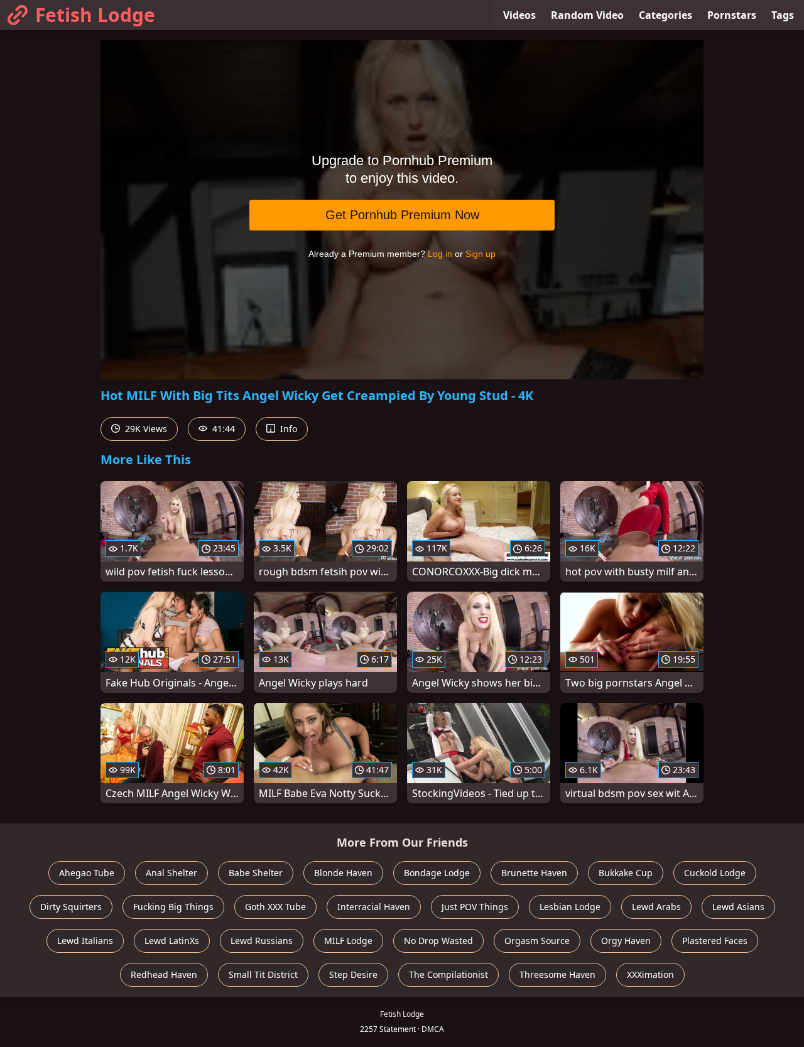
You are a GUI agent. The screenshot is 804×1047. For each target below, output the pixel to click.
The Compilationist (448, 974)
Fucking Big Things (173, 907)
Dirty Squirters (71, 907)
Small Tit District (263, 974)
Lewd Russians (262, 941)
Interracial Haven (373, 907)
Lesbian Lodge (570, 907)
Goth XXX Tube (275, 907)
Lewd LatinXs (171, 941)
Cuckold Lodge (715, 873)
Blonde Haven (343, 873)
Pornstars (731, 15)
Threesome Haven (557, 974)
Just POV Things (475, 907)
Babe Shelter (256, 873)
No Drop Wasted (438, 941)
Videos (519, 15)
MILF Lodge (348, 941)
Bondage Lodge (437, 873)
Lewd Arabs (656, 907)
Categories (665, 15)
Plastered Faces (714, 941)
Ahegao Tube (86, 873)
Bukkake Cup (626, 873)
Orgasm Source (537, 941)
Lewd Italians (85, 941)
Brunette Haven (534, 873)
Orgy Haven (626, 941)
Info (287, 429)
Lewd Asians (738, 907)
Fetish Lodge (95, 15)
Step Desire (353, 974)
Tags (782, 15)
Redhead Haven (164, 974)
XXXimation (650, 974)
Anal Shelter (171, 873)
